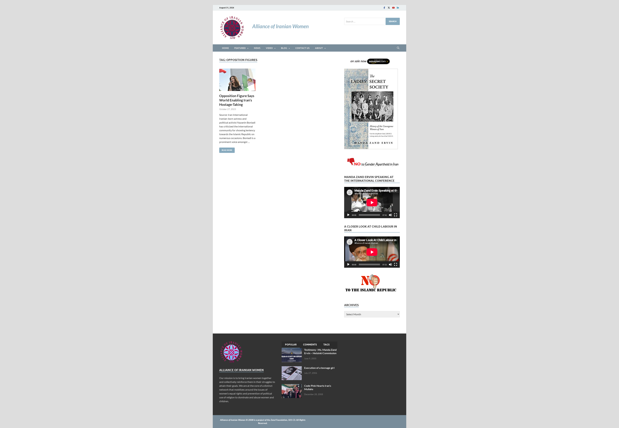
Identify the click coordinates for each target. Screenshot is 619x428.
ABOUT (319, 48)
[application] (372, 202)
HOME (225, 48)
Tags (326, 344)
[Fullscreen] (395, 215)
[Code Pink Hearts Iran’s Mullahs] (292, 386)
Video (269, 48)
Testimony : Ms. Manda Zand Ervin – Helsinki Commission (320, 351)
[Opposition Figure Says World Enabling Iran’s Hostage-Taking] (237, 80)
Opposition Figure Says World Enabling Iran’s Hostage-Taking (236, 100)
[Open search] (398, 48)
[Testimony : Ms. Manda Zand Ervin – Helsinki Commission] (292, 350)
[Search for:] (372, 21)
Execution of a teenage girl (319, 367)
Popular (291, 344)
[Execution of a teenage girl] (292, 368)
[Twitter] (389, 7)
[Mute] (390, 215)
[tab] (291, 345)
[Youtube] (393, 7)
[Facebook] (384, 7)
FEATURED (240, 48)
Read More (225, 149)
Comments (310, 344)
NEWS (257, 48)
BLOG (284, 48)
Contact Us (302, 48)
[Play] (348, 215)
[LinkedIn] (398, 7)
